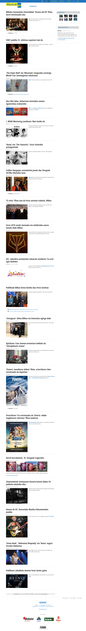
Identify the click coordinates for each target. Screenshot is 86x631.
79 (27, 594)
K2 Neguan (15, 408)
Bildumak (61, 1)
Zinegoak (30, 177)
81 (30, 594)
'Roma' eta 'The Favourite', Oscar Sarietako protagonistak (24, 146)
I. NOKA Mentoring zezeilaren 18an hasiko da (25, 121)
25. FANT (15, 33)
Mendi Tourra (31, 79)
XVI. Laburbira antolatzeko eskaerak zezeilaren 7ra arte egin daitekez (29, 260)
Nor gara (80, 598)
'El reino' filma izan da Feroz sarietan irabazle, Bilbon (28, 200)
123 (39, 594)
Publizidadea (65, 598)
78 (26, 594)
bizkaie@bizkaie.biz (43, 609)
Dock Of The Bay (50, 516)
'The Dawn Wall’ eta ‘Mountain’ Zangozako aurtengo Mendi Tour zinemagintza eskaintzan (28, 74)
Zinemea (32, 6)
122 (37, 594)
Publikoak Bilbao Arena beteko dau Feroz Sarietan (27, 287)
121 (35, 594)
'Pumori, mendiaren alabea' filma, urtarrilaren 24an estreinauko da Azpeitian (28, 370)
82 (31, 594)
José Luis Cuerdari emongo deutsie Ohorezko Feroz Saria (21, 311)
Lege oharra (73, 598)
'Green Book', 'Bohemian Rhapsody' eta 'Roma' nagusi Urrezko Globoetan (29, 544)
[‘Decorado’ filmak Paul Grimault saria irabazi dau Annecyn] (66, 19)
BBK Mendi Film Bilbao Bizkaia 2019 (21, 94)
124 (41, 594)
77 (24, 594)
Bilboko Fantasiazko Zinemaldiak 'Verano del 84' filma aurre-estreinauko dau (29, 13)
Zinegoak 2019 (16, 193)
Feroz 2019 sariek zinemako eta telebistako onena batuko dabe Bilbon (27, 226)
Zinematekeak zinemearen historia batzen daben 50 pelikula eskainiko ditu (28, 483)
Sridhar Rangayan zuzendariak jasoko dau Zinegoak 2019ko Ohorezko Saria (28, 171)
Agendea (69, 1)
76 (23, 594)
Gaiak (46, 1)
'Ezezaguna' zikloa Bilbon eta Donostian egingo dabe (28, 318)
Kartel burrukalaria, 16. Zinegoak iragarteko (25, 457)
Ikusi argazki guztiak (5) (12, 475)
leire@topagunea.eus (46, 266)
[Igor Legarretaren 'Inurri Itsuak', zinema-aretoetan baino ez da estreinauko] (61, 16)
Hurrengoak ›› (45, 594)
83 (32, 594)
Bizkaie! (59, 30)
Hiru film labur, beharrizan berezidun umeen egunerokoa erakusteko (25, 102)
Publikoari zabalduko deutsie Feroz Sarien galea (26, 570)
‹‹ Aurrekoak (15, 594)
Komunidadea (54, 1)
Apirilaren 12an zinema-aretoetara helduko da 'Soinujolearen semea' (26, 344)
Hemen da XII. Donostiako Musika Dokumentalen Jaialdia (27, 510)
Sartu (77, 1)
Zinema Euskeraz (32, 422)
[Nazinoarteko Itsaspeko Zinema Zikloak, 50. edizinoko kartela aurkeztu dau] (61, 19)
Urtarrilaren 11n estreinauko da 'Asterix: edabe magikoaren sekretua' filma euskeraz (26, 416)
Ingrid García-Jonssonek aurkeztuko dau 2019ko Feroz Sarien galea (23, 309)
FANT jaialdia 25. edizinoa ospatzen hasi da (24, 40)
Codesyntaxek (41, 628)
